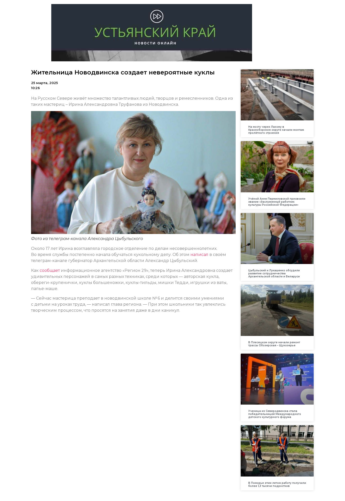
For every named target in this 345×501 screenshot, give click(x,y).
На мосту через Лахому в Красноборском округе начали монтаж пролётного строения (276, 130)
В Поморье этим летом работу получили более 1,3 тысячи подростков (277, 484)
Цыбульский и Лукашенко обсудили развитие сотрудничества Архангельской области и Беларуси (274, 273)
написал (199, 254)
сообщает (50, 270)
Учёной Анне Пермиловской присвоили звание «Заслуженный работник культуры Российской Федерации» (276, 201)
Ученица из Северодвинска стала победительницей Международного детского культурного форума (274, 414)
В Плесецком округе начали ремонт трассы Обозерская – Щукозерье (274, 344)
